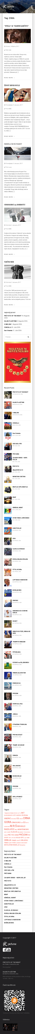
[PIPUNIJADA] (8, 655)
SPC (22, 837)
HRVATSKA (7, 826)
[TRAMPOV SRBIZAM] (8, 644)
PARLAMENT (20, 832)
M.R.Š (13, 826)
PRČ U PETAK (12, 837)
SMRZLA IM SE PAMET (13, 144)
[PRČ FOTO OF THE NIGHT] (8, 395)
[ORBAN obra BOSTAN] (8, 675)
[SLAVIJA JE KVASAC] (8, 551)
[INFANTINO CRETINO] (8, 479)
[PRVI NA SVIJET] (8, 737)
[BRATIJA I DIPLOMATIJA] (8, 490)
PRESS (5, 835)
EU (24, 822)
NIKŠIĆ (9, 832)
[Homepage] (9, 6)
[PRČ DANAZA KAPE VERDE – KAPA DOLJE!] (8, 457)
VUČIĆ (14, 842)
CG (17, 818)
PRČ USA (8, 50)
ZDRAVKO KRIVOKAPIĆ (21, 842)
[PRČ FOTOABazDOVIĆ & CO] (8, 469)
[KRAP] (8, 500)
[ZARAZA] (8, 758)
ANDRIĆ (7, 818)
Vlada (6, 843)
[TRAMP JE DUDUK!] (8, 748)
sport (25, 837)
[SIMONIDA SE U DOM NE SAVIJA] (8, 613)
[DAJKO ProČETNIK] (8, 405)
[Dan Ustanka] (8, 436)
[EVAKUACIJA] (8, 686)
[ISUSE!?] (8, 624)
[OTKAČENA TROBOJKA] (8, 727)
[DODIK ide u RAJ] (8, 706)
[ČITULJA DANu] (8, 572)
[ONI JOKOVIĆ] (8, 768)
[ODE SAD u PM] (8, 446)
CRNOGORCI (16, 822)
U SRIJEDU (23, 840)
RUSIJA (18, 837)
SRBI (28, 837)
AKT (23, 813)
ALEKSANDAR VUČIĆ (10, 815)
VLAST (10, 842)
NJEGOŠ (14, 832)
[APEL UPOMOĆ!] (8, 799)
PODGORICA (27, 832)
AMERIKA (18, 815)
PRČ (9, 835)
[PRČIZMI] (8, 696)
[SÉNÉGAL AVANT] (8, 510)
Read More (8, 77)
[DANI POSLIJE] (8, 531)
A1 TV (19, 813)
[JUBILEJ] (8, 717)
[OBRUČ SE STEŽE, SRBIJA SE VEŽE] (8, 634)
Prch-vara (9, 167)
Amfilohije (25, 815)
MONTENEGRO (23, 829)
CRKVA (21, 818)
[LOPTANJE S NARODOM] (8, 582)
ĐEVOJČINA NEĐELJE (12, 845)
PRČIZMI (23, 834)
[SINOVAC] (8, 603)
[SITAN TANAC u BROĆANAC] (8, 521)
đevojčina (22, 845)
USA (18, 840)
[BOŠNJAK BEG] (8, 593)
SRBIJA (7, 840)
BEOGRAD (13, 818)
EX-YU (27, 822)
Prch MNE (8, 108)
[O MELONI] (8, 415)
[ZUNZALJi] (8, 426)
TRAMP (14, 840)
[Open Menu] (31, 6)
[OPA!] (8, 541)
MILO (16, 829)
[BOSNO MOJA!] (8, 779)
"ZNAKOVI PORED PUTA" (10, 813)
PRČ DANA (14, 835)
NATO (5, 832)
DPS (22, 822)
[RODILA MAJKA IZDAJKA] (8, 562)
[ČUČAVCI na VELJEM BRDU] (8, 665)
